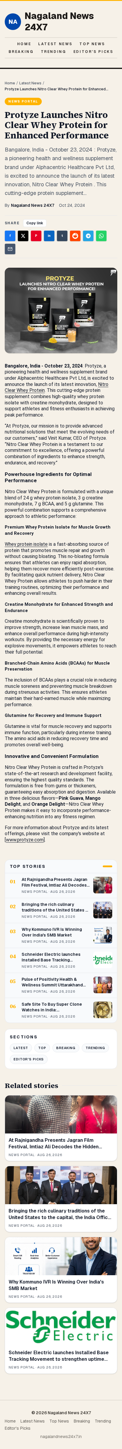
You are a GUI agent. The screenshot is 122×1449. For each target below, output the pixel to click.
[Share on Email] (10, 249)
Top (42, 1048)
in (49, 236)
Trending (53, 51)
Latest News (55, 44)
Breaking (21, 51)
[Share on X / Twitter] (23, 236)
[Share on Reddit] (75, 236)
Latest (21, 1048)
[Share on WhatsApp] (101, 236)
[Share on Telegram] (88, 236)
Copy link (34, 223)
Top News (92, 44)
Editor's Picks (93, 51)
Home (24, 44)
